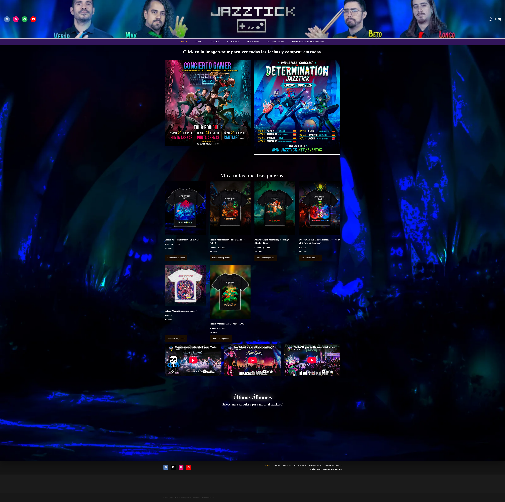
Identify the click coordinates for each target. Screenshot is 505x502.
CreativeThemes (207, 497)
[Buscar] (490, 19)
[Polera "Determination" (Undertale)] (185, 208)
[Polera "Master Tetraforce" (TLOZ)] (230, 292)
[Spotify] (24, 19)
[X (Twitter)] (173, 467)
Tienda (198, 42)
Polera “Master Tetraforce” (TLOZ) (227, 324)
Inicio (184, 42)
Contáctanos (253, 42)
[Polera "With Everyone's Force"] (185, 285)
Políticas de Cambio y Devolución (308, 42)
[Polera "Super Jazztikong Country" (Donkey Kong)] (274, 208)
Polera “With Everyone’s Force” (181, 311)
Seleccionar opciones (176, 258)
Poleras (168, 248)
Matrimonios (233, 42)
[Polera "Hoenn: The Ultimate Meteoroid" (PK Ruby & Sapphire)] (319, 208)
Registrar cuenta (275, 42)
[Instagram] (16, 19)
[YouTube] (33, 19)
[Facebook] (7, 19)
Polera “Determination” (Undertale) (182, 240)
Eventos (215, 42)
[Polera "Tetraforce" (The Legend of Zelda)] (230, 208)
